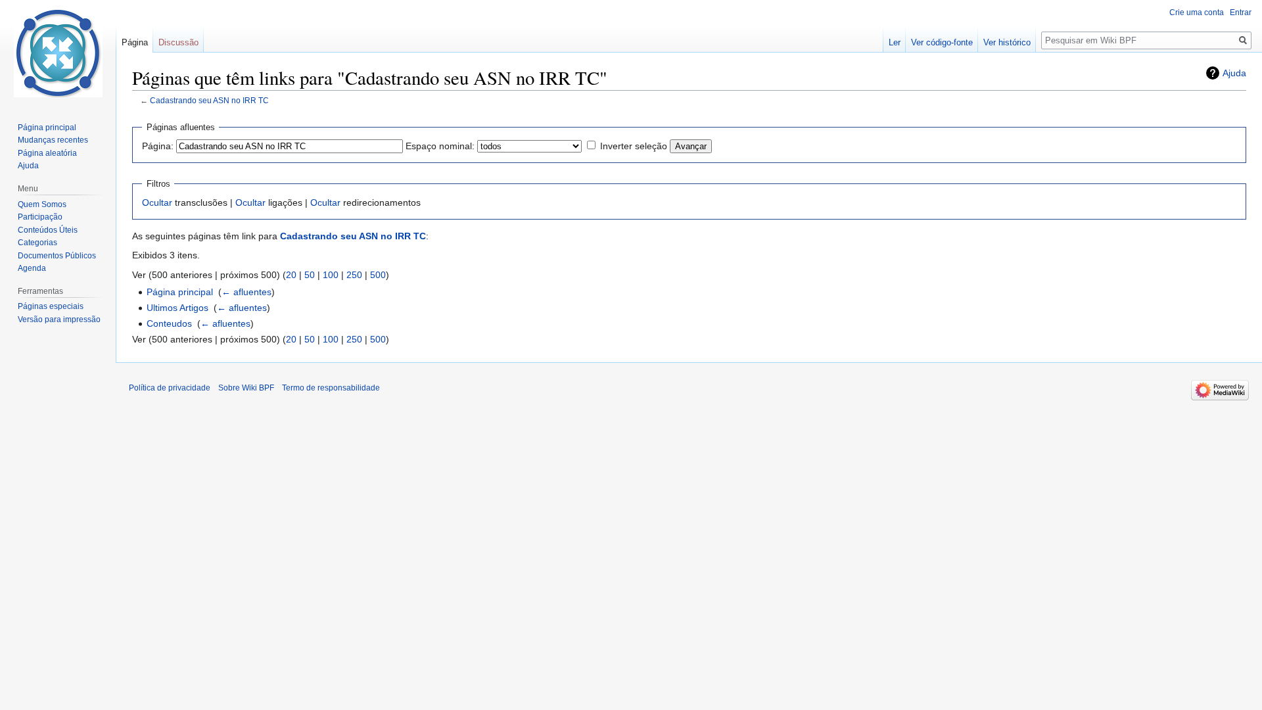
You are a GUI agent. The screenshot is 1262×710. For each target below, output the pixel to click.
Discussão (178, 42)
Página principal (180, 292)
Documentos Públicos (57, 255)
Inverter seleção (633, 146)
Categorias (37, 242)
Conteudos (169, 323)
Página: (158, 146)
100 (331, 275)
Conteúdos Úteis (48, 230)
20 (291, 275)
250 (354, 275)
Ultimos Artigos (177, 307)
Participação (40, 217)
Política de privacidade (169, 387)
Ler (894, 42)
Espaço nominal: (440, 146)
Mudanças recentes (53, 140)
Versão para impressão (59, 319)
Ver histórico (1007, 42)
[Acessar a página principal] (57, 52)
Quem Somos (42, 204)
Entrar (1240, 12)
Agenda (32, 268)
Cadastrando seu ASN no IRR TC (209, 100)
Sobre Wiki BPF (246, 387)
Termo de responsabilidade (331, 387)
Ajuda (1234, 73)
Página (135, 42)
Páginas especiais (50, 306)
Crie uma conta (1196, 12)
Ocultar (157, 202)
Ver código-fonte (942, 42)
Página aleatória (47, 153)
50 (309, 275)
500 (378, 275)
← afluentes (246, 292)
